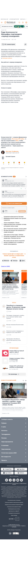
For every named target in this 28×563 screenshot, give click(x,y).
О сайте (3, 427)
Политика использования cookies (14, 506)
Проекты (4, 460)
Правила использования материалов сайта (14, 504)
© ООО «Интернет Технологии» (14, 529)
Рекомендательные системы (14, 508)
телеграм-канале (7, 58)
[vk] (14, 480)
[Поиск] (19, 22)
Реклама (4, 438)
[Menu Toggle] (1, 22)
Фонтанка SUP (4, 19)
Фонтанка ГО (23, 19)
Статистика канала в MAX (9, 453)
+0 (21, 188)
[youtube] (17, 480)
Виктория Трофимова (12, 151)
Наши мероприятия (7, 441)
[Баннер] (19, 26)
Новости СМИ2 (5, 266)
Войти (6, 211)
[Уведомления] (23, 22)
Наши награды (14, 515)
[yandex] (21, 480)
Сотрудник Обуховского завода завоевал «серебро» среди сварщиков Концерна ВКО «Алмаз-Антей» (10, 287)
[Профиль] (26, 22)
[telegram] (10, 480)
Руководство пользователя (14, 513)
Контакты (4, 430)
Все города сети (6, 456)
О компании (4, 445)
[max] (6, 480)
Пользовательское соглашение (14, 500)
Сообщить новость (7, 419)
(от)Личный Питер (14, 19)
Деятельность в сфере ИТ (14, 511)
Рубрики (3, 423)
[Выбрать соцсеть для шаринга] (25, 44)
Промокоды (14, 348)
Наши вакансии (5, 449)
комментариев (9, 44)
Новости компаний (8, 380)
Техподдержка (5, 434)
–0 (25, 188)
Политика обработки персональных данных (14, 502)
